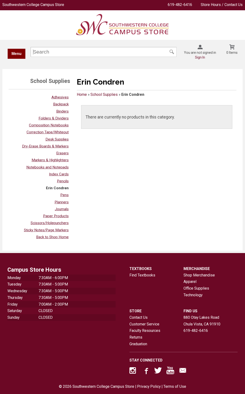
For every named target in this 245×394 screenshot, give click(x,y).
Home (82, 94)
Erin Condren (57, 188)
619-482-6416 (180, 4)
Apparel (190, 281)
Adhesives (60, 97)
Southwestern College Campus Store (33, 4)
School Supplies (104, 94)
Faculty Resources (144, 330)
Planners (62, 202)
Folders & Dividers (54, 118)
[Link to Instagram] (133, 371)
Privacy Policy (149, 386)
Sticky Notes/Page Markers (46, 230)
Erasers (62, 153)
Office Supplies (196, 288)
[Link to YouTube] (170, 371)
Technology (193, 295)
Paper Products (56, 216)
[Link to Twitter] (158, 371)
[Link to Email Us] (183, 371)
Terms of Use (174, 386)
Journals (62, 209)
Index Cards (59, 174)
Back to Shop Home (52, 237)
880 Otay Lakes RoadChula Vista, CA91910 (202, 320)
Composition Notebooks (49, 125)
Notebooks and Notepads (47, 167)
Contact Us (138, 317)
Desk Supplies (57, 139)
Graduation (138, 344)
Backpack (61, 104)
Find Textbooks (142, 275)
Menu (16, 54)
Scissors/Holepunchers (50, 223)
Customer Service (144, 324)
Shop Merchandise (199, 275)
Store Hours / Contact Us (222, 4)
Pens (64, 195)
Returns (135, 337)
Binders (62, 111)
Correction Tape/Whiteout (48, 132)
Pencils (63, 181)
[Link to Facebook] (146, 371)
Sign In (200, 57)
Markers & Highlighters (50, 160)
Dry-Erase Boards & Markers (45, 146)
